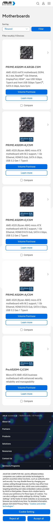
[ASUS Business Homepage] (8, 3)
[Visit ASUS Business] (10, 416)
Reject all (14, 518)
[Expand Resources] (50, 451)
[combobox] (16, 29)
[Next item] (46, 53)
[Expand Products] (50, 436)
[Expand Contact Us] (50, 458)
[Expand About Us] (50, 421)
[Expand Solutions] (50, 443)
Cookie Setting (26, 511)
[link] (26, 98)
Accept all (39, 518)
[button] (37, 3)
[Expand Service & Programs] (50, 466)
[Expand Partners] (50, 429)
